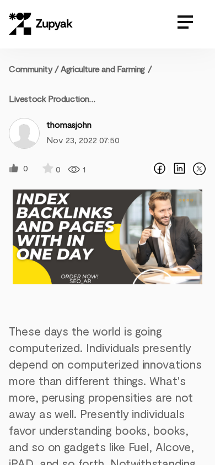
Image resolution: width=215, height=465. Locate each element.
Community (34, 68)
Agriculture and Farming (103, 68)
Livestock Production (49, 98)
